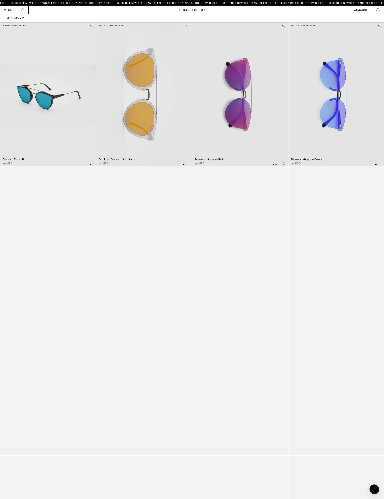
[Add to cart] (284, 163)
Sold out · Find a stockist (15, 25)
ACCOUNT (361, 10)
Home (7, 18)
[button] (378, 10)
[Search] (22, 10)
